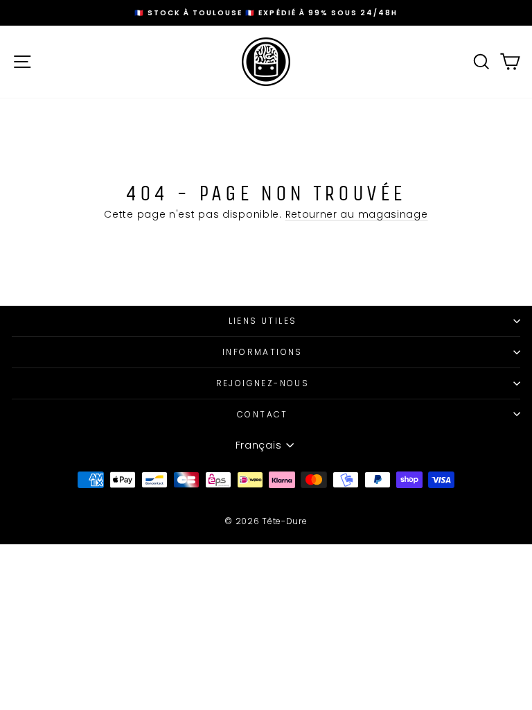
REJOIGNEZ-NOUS (263, 383)
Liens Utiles (263, 321)
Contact (262, 414)
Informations (262, 352)
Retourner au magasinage (356, 214)
